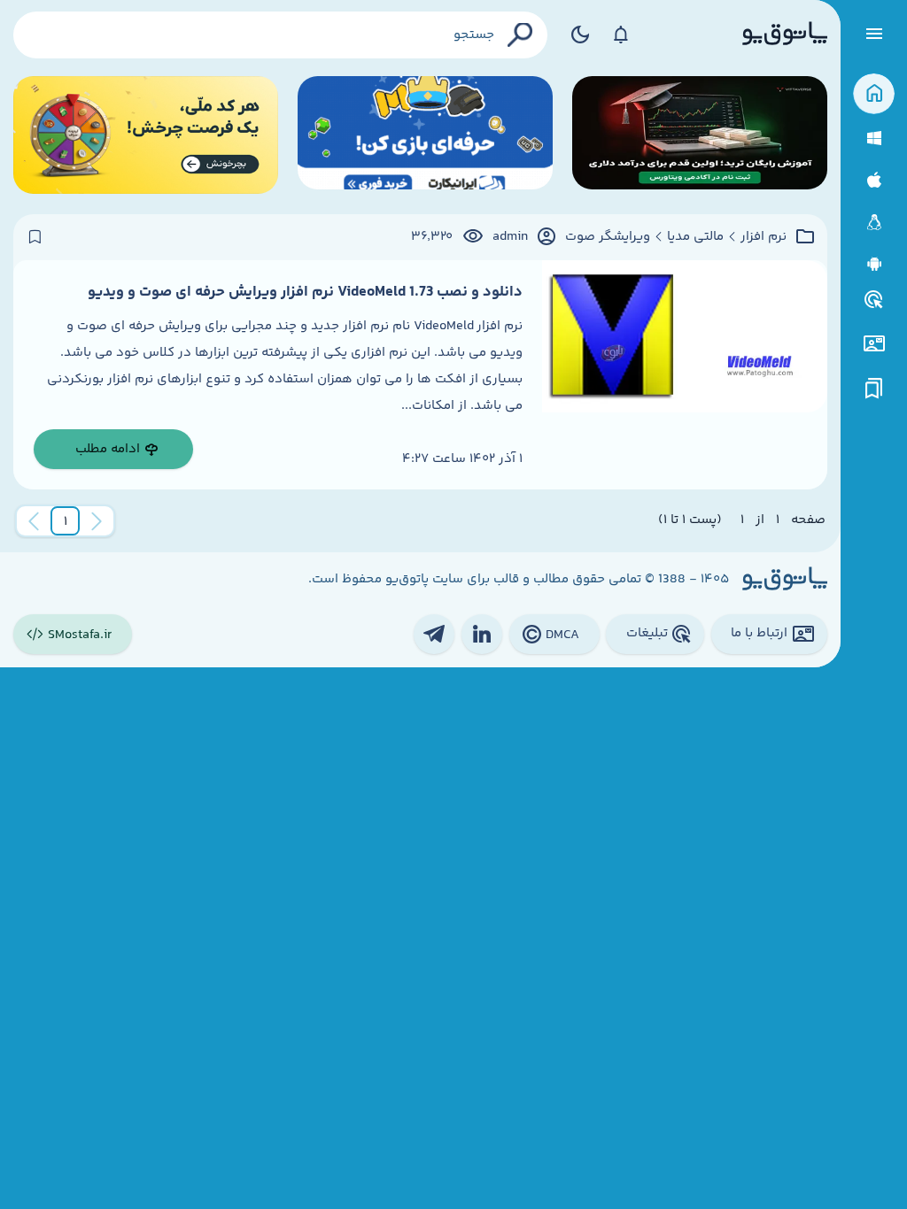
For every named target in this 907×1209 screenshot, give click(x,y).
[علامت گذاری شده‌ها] (874, 389)
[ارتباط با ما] (874, 344)
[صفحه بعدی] (33, 521)
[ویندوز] (874, 138)
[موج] (699, 135)
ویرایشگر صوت (607, 237)
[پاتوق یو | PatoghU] (784, 34)
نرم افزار (763, 237)
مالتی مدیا (695, 237)
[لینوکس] (874, 222)
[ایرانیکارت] (425, 135)
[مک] (874, 180)
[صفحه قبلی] (96, 521)
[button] (65, 521)
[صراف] (145, 135)
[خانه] (874, 94)
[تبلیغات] (874, 300)
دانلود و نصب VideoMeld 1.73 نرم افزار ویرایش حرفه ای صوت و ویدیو (305, 292)
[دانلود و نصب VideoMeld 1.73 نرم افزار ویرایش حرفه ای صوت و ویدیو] (684, 374)
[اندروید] (874, 264)
